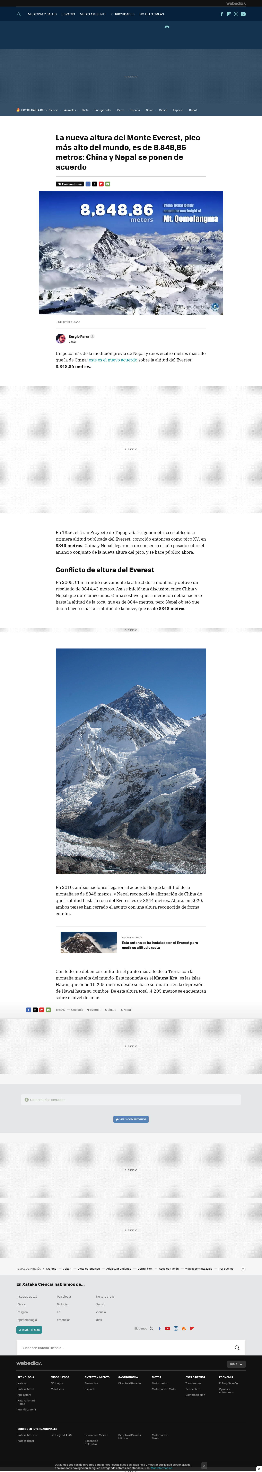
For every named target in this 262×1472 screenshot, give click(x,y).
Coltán (67, 1268)
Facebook (221, 14)
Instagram (236, 14)
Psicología (64, 1296)
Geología (77, 1010)
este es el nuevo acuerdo (113, 360)
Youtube (243, 14)
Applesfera (24, 1395)
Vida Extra (57, 1389)
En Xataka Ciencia (132, 937)
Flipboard (228, 14)
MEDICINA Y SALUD (42, 14)
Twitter (94, 184)
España (135, 110)
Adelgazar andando (119, 1268)
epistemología (27, 1320)
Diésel (163, 110)
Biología (62, 1304)
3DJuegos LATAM (61, 1435)
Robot (193, 110)
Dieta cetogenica (89, 1268)
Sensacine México (96, 1435)
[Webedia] (236, 3)
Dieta (85, 110)
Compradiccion (195, 1395)
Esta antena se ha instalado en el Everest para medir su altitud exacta (160, 945)
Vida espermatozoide (199, 1268)
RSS (184, 1327)
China (149, 110)
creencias (63, 1320)
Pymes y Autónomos (226, 1390)
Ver (133, 1119)
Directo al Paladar (129, 1383)
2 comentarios (71, 184)
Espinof (89, 1389)
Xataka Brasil (26, 1441)
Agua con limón (169, 1268)
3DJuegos (57, 1383)
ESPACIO (68, 14)
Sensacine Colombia (91, 1442)
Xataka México (27, 1435)
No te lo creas (105, 1296)
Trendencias (193, 1383)
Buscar (237, 1347)
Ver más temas (29, 1330)
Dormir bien (145, 1268)
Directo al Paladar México (129, 1436)
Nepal (128, 1010)
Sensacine (91, 1383)
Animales (70, 110)
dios (99, 1320)
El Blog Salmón (228, 1383)
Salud (100, 1304)
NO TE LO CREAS (151, 14)
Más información (161, 1468)
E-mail (107, 184)
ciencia (101, 1312)
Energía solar (103, 110)
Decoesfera (192, 1389)
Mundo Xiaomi (27, 1409)
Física (21, 1304)
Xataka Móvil (26, 1389)
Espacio (178, 110)
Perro (120, 110)
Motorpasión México (160, 1436)
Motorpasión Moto (164, 1389)
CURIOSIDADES (122, 14)
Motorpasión (160, 1383)
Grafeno (51, 1268)
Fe (58, 1312)
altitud (112, 1010)
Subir (233, 1364)
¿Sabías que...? (27, 1296)
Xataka (22, 1383)
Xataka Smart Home (26, 1402)
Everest (95, 1010)
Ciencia (53, 110)
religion (23, 1312)
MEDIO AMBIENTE (93, 14)
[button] (81, 336)
